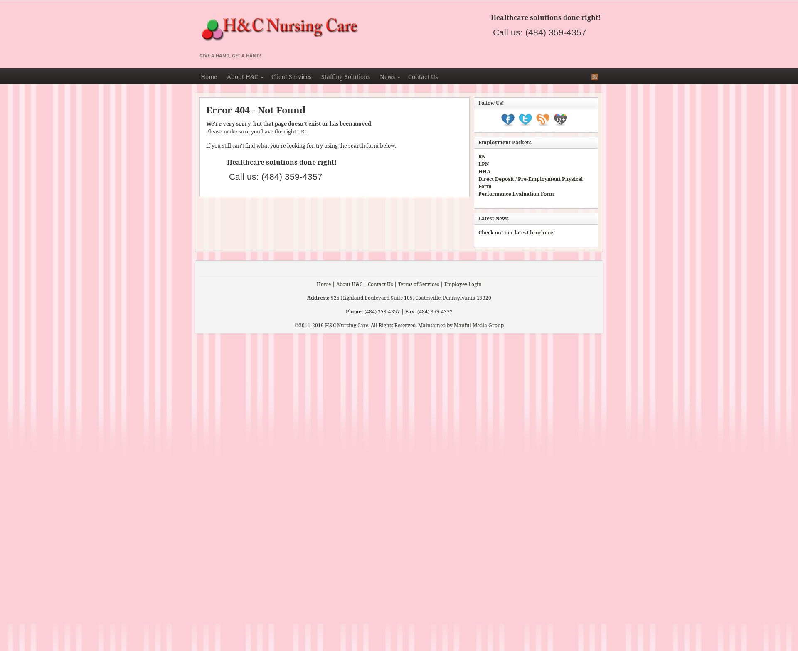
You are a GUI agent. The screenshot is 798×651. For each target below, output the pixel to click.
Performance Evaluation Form (516, 193)
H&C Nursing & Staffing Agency (366, 30)
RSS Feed (594, 77)
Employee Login (463, 284)
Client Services (291, 77)
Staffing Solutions (345, 77)
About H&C (240, 78)
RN (481, 156)
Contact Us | (382, 284)
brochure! (542, 232)
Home (209, 77)
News (385, 78)
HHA (484, 171)
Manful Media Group (479, 325)
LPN (483, 164)
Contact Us (423, 77)
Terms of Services (418, 284)
